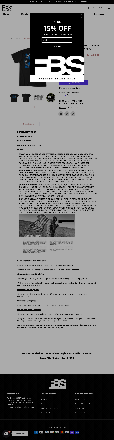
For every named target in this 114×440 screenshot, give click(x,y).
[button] (81, 16)
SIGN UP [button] (57, 46)
